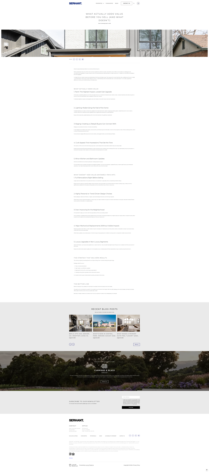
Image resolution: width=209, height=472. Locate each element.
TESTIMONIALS (93, 435)
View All (137, 344)
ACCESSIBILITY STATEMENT (110, 435)
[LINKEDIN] (136, 435)
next (73, 344)
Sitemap (71, 458)
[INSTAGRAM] (133, 435)
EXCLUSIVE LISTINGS (73, 435)
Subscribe (131, 407)
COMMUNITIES (109, 3)
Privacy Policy (134, 403)
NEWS (116, 3)
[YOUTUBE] (139, 435)
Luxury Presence (90, 465)
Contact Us (126, 3)
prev (70, 344)
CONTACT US (122, 435)
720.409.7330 (72, 429)
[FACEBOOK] (130, 435)
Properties (99, 3)
